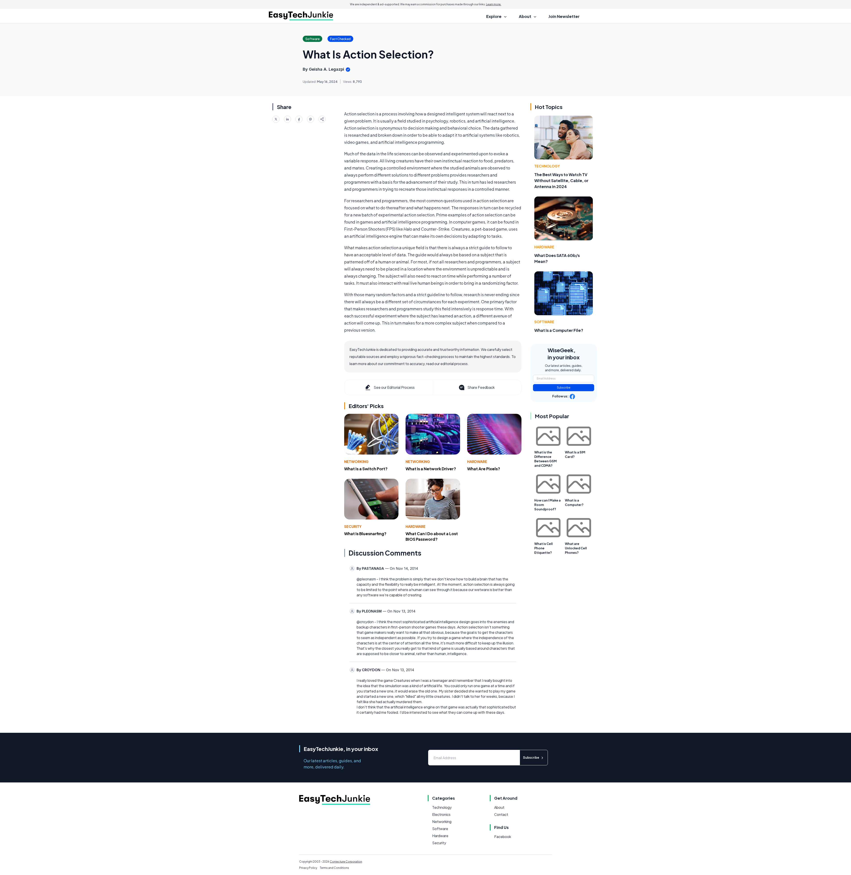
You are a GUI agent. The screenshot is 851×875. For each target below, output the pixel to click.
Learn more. (493, 4)
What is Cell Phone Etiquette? (543, 548)
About (499, 807)
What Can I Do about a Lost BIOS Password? (432, 536)
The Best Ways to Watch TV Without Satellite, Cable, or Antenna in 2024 (561, 180)
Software (544, 321)
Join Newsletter (564, 16)
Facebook (502, 836)
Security (352, 526)
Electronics (441, 814)
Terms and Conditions (334, 867)
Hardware (477, 461)
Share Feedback (481, 387)
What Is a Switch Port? (366, 468)
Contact (501, 814)
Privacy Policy (308, 867)
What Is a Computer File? (558, 330)
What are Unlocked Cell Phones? (576, 548)
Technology (547, 166)
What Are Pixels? (483, 468)
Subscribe (563, 387)
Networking (356, 461)
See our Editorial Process (394, 387)
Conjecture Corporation (346, 861)
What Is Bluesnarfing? (365, 533)
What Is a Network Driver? (431, 468)
